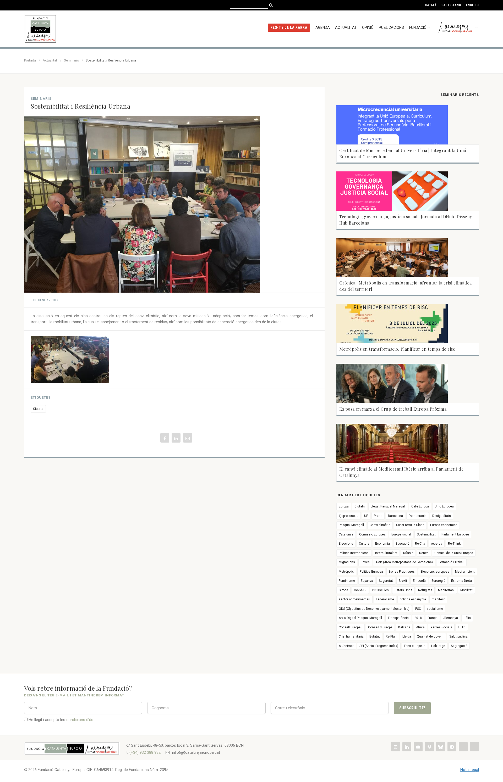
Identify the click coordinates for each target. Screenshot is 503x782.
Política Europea (371, 571)
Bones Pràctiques (402, 571)
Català (431, 5)
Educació (402, 543)
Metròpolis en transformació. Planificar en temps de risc (397, 349)
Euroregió (438, 581)
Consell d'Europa (380, 627)
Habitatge (438, 646)
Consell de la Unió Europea (453, 553)
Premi (378, 516)
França (433, 618)
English (472, 5)
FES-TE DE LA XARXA (289, 27)
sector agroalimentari (354, 599)
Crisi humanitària (351, 636)
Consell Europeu (350, 627)
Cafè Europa (420, 506)
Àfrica (420, 627)
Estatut (374, 636)
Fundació (418, 27)
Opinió (368, 27)
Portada (30, 60)
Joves (365, 562)
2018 (418, 618)
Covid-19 (360, 590)
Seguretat (386, 581)
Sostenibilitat (426, 534)
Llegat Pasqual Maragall (388, 506)
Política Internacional (354, 553)
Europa (344, 506)
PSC (418, 609)
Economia (382, 543)
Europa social (401, 534)
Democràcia (418, 516)
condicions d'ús (79, 719)
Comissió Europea (372, 534)
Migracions (347, 562)
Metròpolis (346, 571)
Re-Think (454, 543)
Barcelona (395, 516)
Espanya (367, 581)
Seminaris (71, 60)
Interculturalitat (386, 553)
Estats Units (403, 590)
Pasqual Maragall (351, 525)
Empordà (419, 581)
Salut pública (458, 636)
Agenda (322, 27)
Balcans (404, 627)
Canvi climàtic (380, 525)
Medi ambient (465, 571)
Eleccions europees (434, 571)
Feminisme (347, 581)
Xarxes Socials (441, 627)
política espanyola (413, 599)
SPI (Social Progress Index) (378, 646)
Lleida (406, 636)
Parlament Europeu (455, 534)
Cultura (364, 543)
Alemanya (450, 618)
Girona (343, 590)
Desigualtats (441, 516)
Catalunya (346, 534)
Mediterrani (446, 590)
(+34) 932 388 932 (145, 752)
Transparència (398, 618)
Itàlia (467, 618)
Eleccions (346, 543)
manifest (438, 599)
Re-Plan (391, 636)
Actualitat (346, 27)
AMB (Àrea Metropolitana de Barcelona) (404, 562)
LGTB (462, 627)
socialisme (435, 609)
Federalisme (385, 599)
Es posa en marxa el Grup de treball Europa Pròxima (392, 409)
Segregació (459, 646)
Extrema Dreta (461, 581)
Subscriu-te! (412, 708)
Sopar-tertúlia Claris (410, 525)
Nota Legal (469, 769)
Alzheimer (346, 646)
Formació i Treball (451, 562)
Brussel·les (380, 590)
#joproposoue (348, 516)
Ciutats (38, 409)
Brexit (403, 581)
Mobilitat (466, 590)
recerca (436, 543)
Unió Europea (444, 506)
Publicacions (391, 27)
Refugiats (425, 590)
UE (366, 516)
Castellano (451, 5)
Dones (424, 553)
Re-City (420, 543)
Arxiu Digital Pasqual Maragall (360, 618)
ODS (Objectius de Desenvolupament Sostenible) (374, 609)
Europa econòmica (443, 525)
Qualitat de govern (430, 636)
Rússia (408, 553)
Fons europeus (414, 646)
